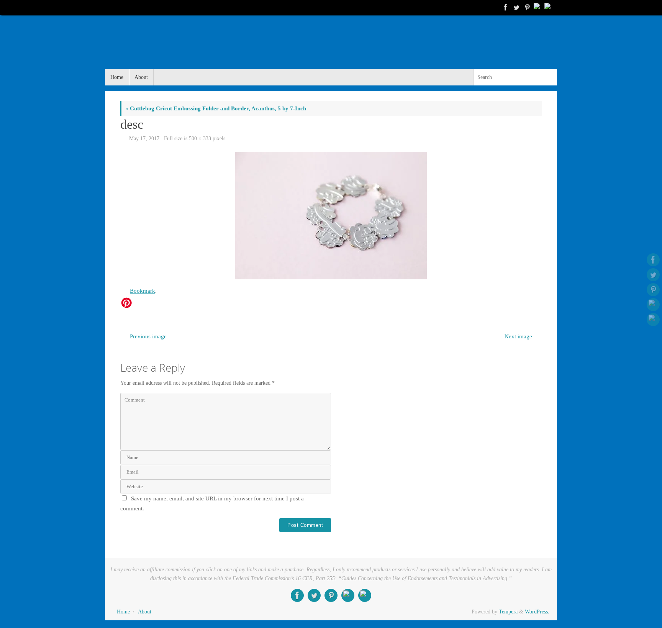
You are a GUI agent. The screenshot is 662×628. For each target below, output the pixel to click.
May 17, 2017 (144, 138)
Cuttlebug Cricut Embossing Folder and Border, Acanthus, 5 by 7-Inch (215, 108)
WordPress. (537, 612)
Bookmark (142, 291)
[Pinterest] (526, 7)
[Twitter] (515, 7)
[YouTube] (537, 7)
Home (123, 612)
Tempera (508, 612)
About (144, 612)
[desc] (331, 215)
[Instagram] (547, 7)
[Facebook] (505, 7)
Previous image (148, 336)
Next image (518, 336)
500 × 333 (200, 138)
